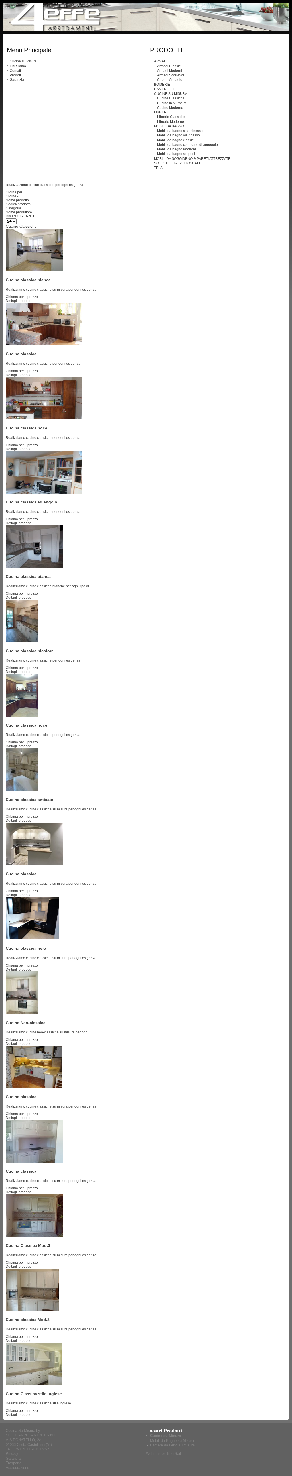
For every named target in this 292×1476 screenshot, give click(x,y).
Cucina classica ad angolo (31, 502)
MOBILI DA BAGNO (169, 126)
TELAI (158, 168)
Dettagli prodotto (18, 301)
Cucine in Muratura (172, 103)
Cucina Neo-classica (26, 1022)
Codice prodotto (18, 204)
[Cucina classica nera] (34, 939)
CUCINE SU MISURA (170, 94)
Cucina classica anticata (29, 799)
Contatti (16, 71)
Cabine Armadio (169, 80)
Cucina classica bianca (28, 280)
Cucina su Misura (23, 61)
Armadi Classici (169, 66)
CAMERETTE (164, 89)
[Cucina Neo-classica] (22, 1013)
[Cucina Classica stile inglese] (34, 1384)
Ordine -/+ (13, 196)
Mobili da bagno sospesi (176, 154)
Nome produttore (19, 212)
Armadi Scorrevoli (171, 75)
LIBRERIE (162, 112)
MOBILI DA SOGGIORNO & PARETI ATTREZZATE (192, 159)
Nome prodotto (17, 200)
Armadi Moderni (169, 71)
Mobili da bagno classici (175, 140)
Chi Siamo (18, 66)
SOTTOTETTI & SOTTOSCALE (177, 163)
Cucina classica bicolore (30, 651)
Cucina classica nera (26, 948)
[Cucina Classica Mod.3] (34, 1236)
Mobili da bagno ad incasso (178, 135)
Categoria (13, 208)
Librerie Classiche (171, 117)
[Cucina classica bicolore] (22, 641)
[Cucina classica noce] (44, 418)
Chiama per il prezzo (22, 297)
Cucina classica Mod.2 (28, 1319)
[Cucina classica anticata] (22, 790)
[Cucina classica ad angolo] (44, 492)
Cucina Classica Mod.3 (28, 1245)
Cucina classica (21, 354)
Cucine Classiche (170, 98)
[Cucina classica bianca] (34, 270)
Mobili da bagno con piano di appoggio (187, 145)
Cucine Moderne (170, 108)
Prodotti (16, 75)
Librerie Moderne (170, 122)
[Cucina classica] (44, 344)
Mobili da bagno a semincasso (180, 131)
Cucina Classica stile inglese (34, 1393)
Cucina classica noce (26, 428)
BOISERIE (162, 85)
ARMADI (160, 61)
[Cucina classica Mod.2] (32, 1310)
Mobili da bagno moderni (176, 149)
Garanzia (17, 80)
